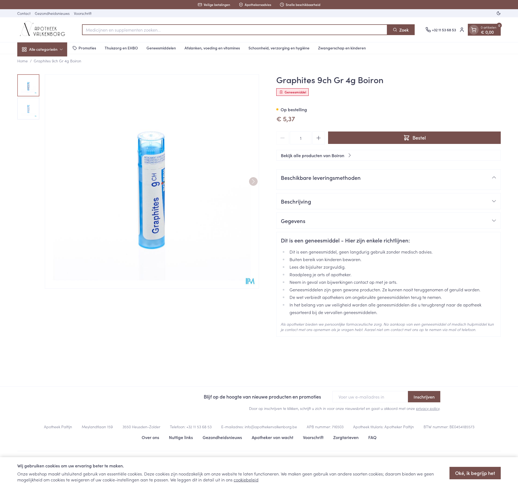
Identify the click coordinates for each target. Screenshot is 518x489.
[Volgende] (253, 181)
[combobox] (234, 29)
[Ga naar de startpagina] (44, 30)
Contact (23, 13)
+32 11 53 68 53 (199, 426)
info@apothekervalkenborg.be (271, 426)
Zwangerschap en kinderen (342, 47)
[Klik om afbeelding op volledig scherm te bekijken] (152, 181)
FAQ (372, 437)
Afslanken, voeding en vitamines (212, 47)
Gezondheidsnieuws (52, 13)
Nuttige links (181, 437)
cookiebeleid (246, 480)
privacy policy (427, 408)
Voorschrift (82, 13)
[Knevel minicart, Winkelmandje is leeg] (474, 30)
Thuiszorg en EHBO (121, 47)
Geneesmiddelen (161, 47)
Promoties (87, 47)
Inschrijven (424, 397)
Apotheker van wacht (272, 437)
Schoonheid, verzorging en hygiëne (278, 47)
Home (22, 60)
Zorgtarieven (346, 437)
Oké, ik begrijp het (475, 473)
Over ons (150, 437)
